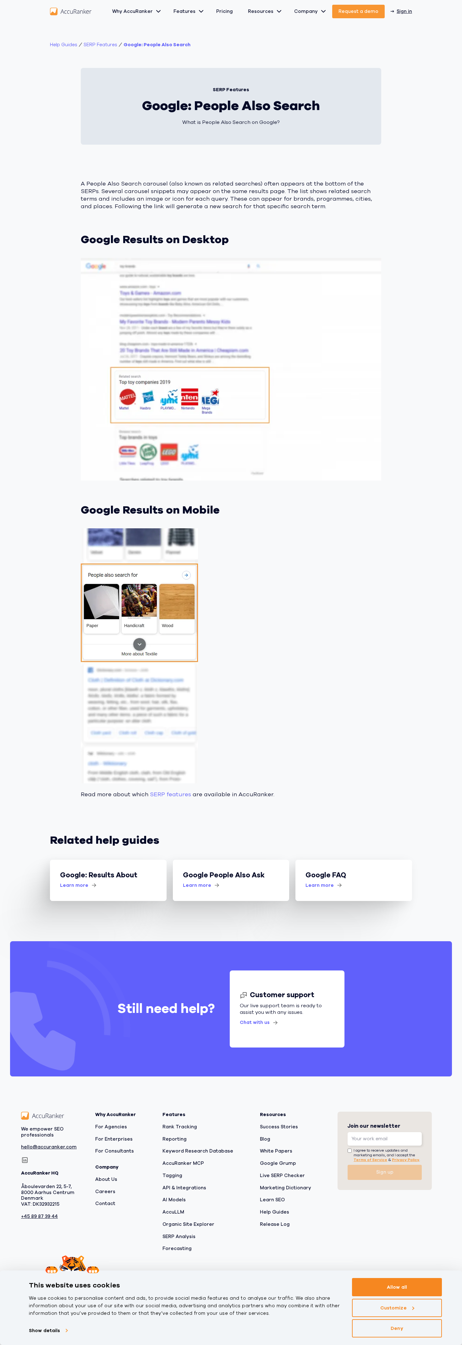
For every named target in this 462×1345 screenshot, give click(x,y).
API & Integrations (184, 1188)
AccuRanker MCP (183, 1163)
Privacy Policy (405, 1159)
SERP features (170, 794)
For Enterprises (114, 1139)
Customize (393, 1308)
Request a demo (358, 11)
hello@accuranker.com (49, 1147)
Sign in (404, 11)
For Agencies (111, 1127)
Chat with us (255, 1022)
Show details (44, 1330)
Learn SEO (272, 1200)
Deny (397, 1328)
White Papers (276, 1151)
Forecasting (177, 1248)
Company (306, 11)
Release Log (275, 1224)
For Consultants (114, 1151)
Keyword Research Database (197, 1151)
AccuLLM (173, 1212)
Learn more (74, 885)
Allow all (397, 1287)
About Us (106, 1179)
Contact (105, 1203)
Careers (105, 1191)
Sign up (384, 1172)
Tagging (172, 1175)
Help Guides (63, 45)
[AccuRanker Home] (70, 11)
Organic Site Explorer (188, 1224)
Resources (260, 11)
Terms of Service (370, 1159)
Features (184, 11)
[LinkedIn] (25, 1160)
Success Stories (279, 1127)
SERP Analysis (178, 1236)
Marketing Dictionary (285, 1188)
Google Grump (278, 1163)
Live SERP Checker (282, 1175)
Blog (265, 1139)
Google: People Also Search (157, 45)
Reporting (174, 1139)
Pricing (224, 11)
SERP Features (100, 45)
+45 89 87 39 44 (39, 1217)
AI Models (174, 1200)
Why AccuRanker (132, 11)
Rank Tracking (179, 1127)
